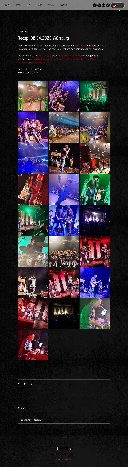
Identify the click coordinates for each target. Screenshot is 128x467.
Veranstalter (74, 454)
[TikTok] (108, 5)
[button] (119, 11)
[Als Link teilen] (25, 383)
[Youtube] (104, 5)
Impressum (53, 454)
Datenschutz (64, 454)
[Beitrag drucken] (31, 383)
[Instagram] (99, 5)
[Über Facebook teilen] (19, 383)
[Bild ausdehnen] (33, 96)
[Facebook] (95, 5)
